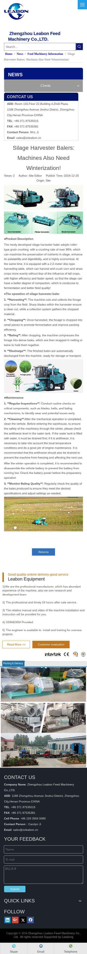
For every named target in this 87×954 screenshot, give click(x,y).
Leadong (67, 936)
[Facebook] (30, 920)
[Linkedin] (7, 920)
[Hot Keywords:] (79, 46)
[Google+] (15, 920)
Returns (43, 552)
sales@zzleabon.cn (28, 137)
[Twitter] (23, 920)
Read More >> (16, 644)
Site (48, 180)
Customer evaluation (51, 644)
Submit (14, 889)
